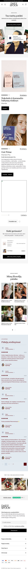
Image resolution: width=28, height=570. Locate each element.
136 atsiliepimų (23, 148)
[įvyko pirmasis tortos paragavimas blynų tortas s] (7, 484)
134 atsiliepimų (23, 95)
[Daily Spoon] (14, 4)
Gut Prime (9, 250)
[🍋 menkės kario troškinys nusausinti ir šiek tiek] (20, 484)
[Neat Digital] (26, 568)
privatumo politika (19, 526)
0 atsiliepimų (24, 215)
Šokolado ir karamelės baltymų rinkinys (10, 243)
